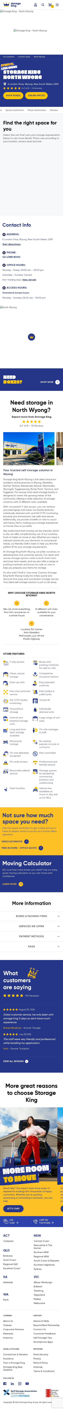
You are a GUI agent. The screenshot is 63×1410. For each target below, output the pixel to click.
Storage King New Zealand (12, 1368)
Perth (6, 1300)
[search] (43, 4)
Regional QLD (10, 1264)
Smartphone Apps (43, 1342)
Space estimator (15, 110)
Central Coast (24, 57)
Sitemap (38, 1367)
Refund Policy (40, 1362)
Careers (7, 1325)
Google (36, 1028)
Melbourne (39, 1303)
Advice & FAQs (41, 1321)
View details (29, 279)
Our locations (8, 57)
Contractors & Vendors (15, 1354)
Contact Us (39, 1329)
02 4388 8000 (11, 256)
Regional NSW (41, 1256)
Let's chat (13, 1208)
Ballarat (38, 1286)
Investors (8, 1337)
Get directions (11, 244)
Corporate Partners (13, 1329)
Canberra (8, 1241)
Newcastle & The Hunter (43, 1246)
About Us (8, 1321)
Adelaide (8, 1282)
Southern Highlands (44, 1264)
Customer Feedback (44, 1333)
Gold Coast (9, 1260)
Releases (8, 1333)
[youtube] (27, 1383)
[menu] (57, 4)
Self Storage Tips (42, 1337)
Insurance (8, 1358)
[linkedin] (12, 1383)
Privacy (37, 1358)
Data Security (40, 1354)
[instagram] (19, 1383)
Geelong (38, 1290)
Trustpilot (24, 1048)
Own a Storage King (14, 1362)
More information (37, 110)
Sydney (38, 1269)
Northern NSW (41, 1252)
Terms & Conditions (44, 1371)
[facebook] (4, 1383)
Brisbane (8, 1255)
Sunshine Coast (11, 1268)
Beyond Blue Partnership (46, 1325)
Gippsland (39, 1295)
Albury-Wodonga (43, 1282)
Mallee (37, 1299)
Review (54, 110)
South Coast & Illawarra (46, 1260)
